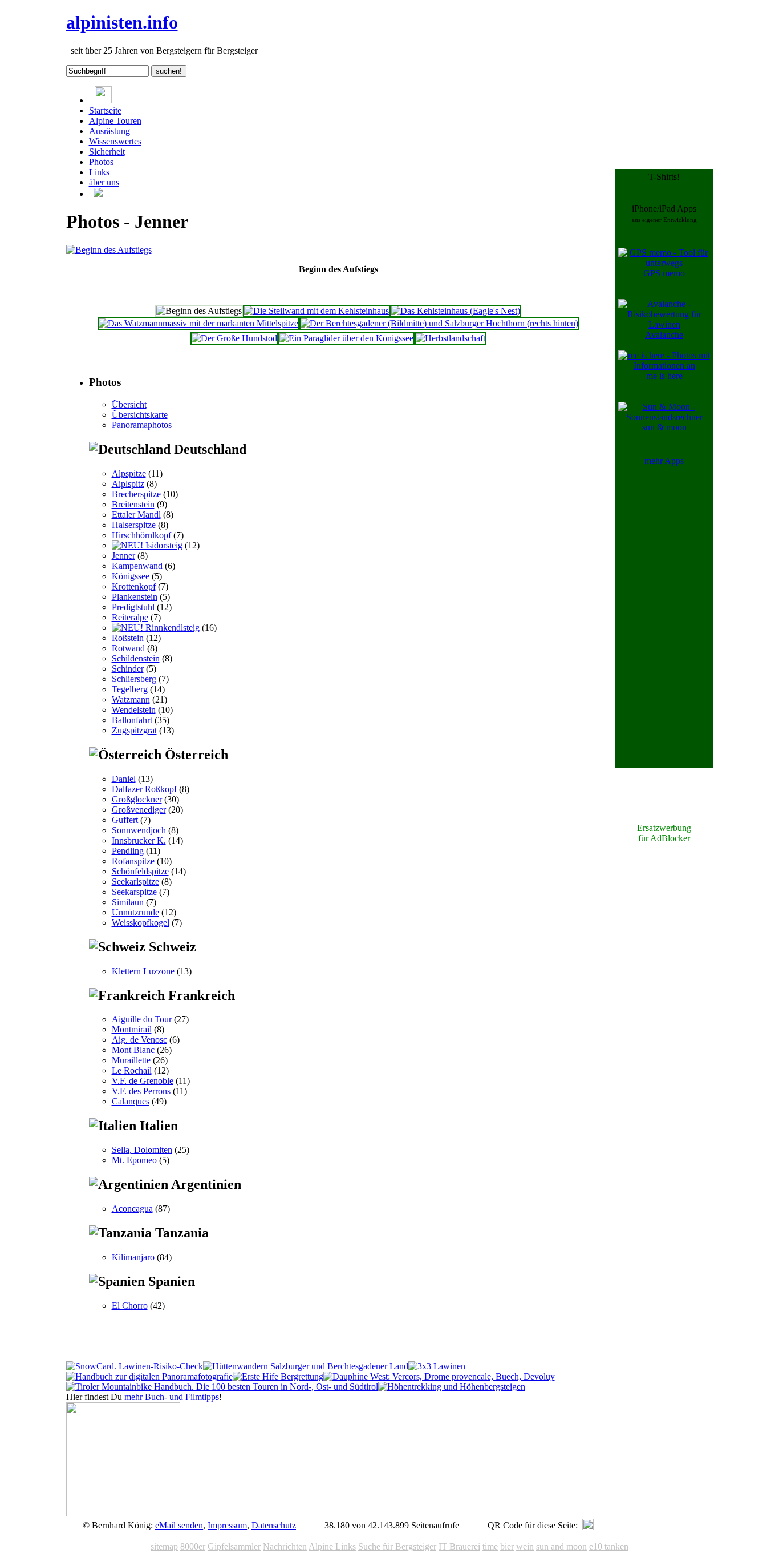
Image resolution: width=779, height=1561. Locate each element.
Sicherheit (107, 151)
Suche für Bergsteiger (397, 1546)
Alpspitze (129, 473)
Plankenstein (134, 597)
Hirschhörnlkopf (141, 535)
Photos (101, 162)
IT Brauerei (459, 1546)
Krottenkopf (134, 586)
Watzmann (131, 699)
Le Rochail (132, 1070)
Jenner (123, 555)
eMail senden (179, 1525)
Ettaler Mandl (136, 514)
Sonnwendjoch (139, 830)
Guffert (125, 820)
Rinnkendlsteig (171, 627)
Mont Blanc (133, 1050)
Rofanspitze (133, 861)
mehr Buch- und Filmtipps (171, 1397)
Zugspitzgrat (134, 730)
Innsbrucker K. (139, 840)
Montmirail (132, 1029)
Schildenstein (136, 658)
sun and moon (561, 1546)
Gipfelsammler (234, 1546)
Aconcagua (132, 1208)
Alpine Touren (115, 121)
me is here (664, 376)
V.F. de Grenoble (142, 1081)
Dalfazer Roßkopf (144, 789)
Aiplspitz (128, 484)
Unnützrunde (135, 912)
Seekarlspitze (135, 881)
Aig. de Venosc (139, 1039)
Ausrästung (109, 131)
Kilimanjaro (133, 1257)
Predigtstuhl (133, 607)
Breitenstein (133, 504)
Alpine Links (332, 1546)
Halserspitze (134, 525)
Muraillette (131, 1060)
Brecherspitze (136, 494)
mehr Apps (664, 461)
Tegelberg (130, 689)
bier (507, 1546)
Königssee (130, 576)
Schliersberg (134, 679)
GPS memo (664, 273)
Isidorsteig (162, 545)
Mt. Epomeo (134, 1160)
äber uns (104, 182)
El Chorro (130, 1305)
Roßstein (128, 638)
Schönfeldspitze (140, 871)
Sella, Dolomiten (142, 1150)
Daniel (124, 779)
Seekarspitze (134, 892)
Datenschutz (273, 1525)
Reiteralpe (130, 617)
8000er (192, 1546)
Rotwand (128, 648)
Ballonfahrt (132, 720)
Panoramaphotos (142, 425)
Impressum (227, 1525)
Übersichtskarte (140, 415)
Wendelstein (134, 710)
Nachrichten (285, 1546)
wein (525, 1546)
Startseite (105, 110)
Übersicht (129, 404)
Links (99, 172)
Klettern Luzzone (143, 971)
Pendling (128, 851)
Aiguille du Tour (142, 1019)
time (490, 1546)
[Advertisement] (664, 649)
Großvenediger (139, 809)
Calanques (130, 1101)
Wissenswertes (115, 141)
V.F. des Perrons (141, 1091)
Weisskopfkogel (140, 922)
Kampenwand (137, 566)
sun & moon (664, 427)
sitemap (164, 1546)
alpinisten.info (122, 22)
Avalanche (664, 335)
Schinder (128, 668)
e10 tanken (608, 1546)
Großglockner (137, 799)
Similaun (128, 902)
